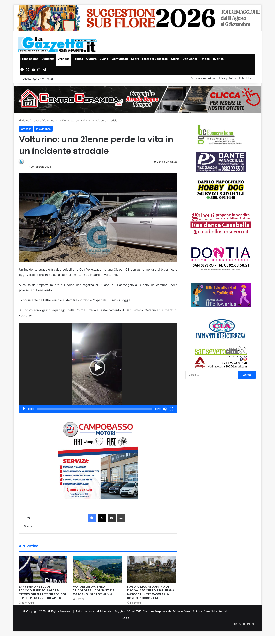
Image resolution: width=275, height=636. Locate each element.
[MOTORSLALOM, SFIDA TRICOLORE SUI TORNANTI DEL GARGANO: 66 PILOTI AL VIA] (97, 569)
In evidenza (43, 128)
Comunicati (120, 58)
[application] (98, 368)
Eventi (104, 58)
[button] (97, 368)
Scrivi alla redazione (203, 78)
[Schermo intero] (171, 409)
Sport (135, 58)
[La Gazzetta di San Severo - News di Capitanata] (58, 44)
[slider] (94, 409)
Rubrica (218, 58)
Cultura (91, 58)
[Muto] (165, 409)
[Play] (24, 409)
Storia (175, 58)
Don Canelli (190, 58)
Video (206, 58)
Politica (78, 58)
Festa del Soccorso (155, 58)
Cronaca (63, 58)
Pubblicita (245, 78)
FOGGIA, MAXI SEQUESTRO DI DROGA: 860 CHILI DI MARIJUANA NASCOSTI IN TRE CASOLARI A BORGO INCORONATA (150, 592)
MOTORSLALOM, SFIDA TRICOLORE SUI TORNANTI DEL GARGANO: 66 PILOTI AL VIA (94, 590)
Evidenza (48, 58)
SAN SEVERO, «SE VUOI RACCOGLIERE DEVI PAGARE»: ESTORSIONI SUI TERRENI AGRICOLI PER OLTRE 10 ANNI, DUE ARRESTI (43, 592)
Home (25, 120)
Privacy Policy (227, 78)
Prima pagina (29, 58)
